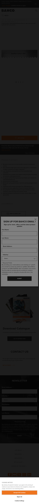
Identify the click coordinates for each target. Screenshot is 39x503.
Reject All (19, 497)
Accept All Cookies (20, 493)
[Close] (35, 479)
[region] (19, 490)
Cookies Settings (19, 501)
